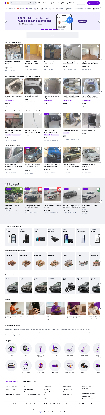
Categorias (10, 8)
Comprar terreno (23, 335)
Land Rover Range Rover (44, 329)
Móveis (89, 8)
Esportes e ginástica (68, 394)
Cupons (30, 8)
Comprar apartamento (81, 332)
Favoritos (21, 8)
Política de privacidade (39, 403)
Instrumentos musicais (88, 393)
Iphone (89, 329)
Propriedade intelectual (52, 403)
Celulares (70, 8)
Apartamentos (47, 386)
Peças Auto (47, 389)
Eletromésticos (28, 389)
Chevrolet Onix (8, 329)
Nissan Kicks (71, 329)
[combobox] (23, 3)
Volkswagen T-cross (24, 329)
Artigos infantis (67, 386)
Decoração (80, 8)
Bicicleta (73, 332)
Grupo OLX (78, 403)
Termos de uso (29, 403)
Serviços (46, 394)
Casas (6, 397)
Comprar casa (8, 335)
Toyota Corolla (63, 329)
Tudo (37, 8)
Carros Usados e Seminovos (12, 389)
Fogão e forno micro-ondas (44, 332)
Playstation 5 (21, 332)
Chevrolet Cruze (83, 329)
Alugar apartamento (92, 332)
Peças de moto (86, 396)
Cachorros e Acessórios (31, 397)
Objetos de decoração (88, 398)
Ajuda (13, 403)
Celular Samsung (9, 332)
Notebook (35, 332)
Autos (53, 8)
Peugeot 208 (16, 329)
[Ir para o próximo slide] (100, 58)
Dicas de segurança (20, 403)
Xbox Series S (67, 332)
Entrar (81, 2)
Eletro (96, 8)
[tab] (12, 381)
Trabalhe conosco (70, 403)
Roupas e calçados (68, 392)
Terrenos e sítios (67, 389)
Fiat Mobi (77, 329)
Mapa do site (62, 403)
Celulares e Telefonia (11, 386)
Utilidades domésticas (88, 391)
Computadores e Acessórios (13, 394)
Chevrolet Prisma (55, 329)
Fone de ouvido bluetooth (57, 332)
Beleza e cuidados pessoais (70, 397)
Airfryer (16, 332)
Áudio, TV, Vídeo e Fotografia (32, 394)
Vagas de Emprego (49, 392)
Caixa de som (29, 332)
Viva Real (91, 403)
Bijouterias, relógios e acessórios (88, 387)
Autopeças (61, 8)
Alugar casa (15, 335)
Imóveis (45, 8)
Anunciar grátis (94, 2)
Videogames (27, 392)
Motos (7, 392)
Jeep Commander (34, 329)
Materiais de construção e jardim (51, 397)
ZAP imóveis (85, 403)
